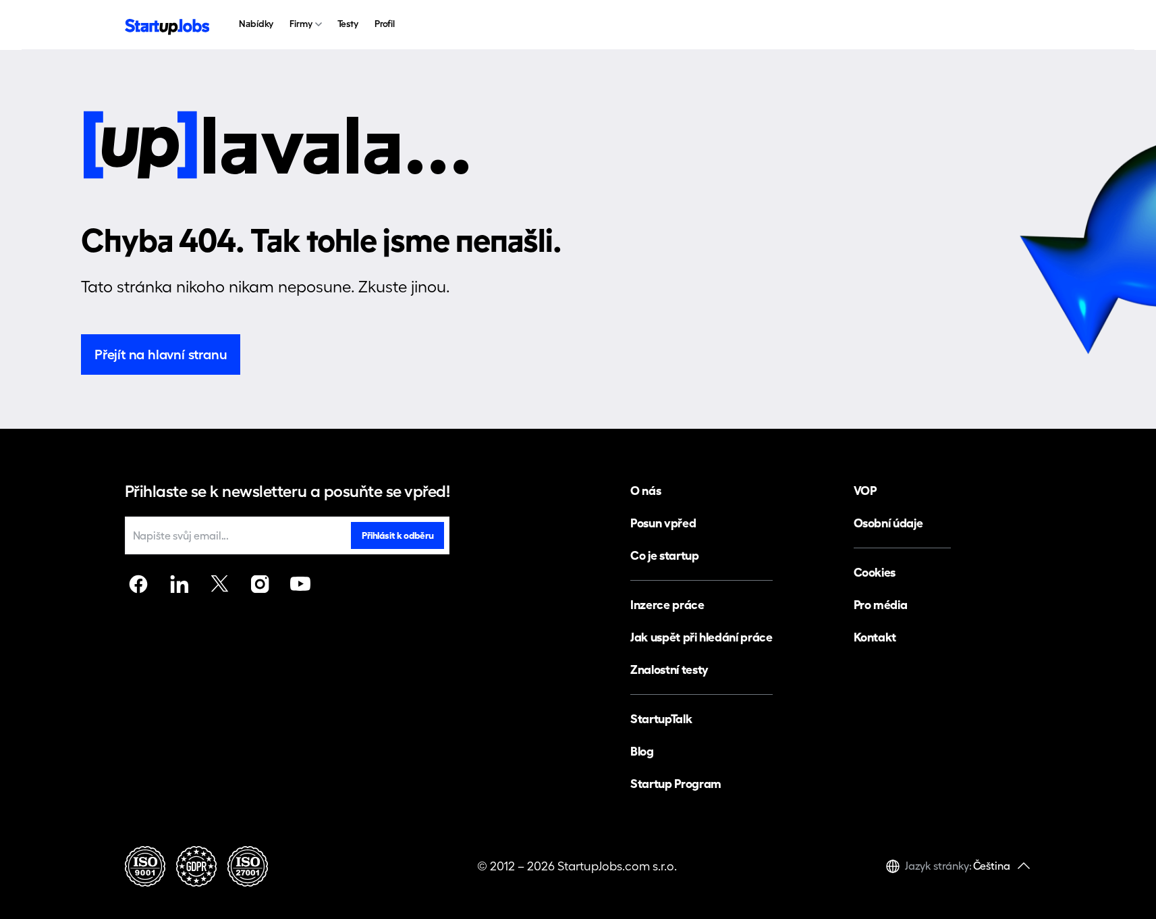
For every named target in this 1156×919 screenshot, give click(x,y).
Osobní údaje (888, 523)
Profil (385, 23)
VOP (865, 490)
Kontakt (875, 637)
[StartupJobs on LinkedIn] (178, 584)
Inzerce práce (667, 605)
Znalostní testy (669, 669)
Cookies (875, 572)
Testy (347, 23)
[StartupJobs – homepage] (167, 25)
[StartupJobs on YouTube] (300, 584)
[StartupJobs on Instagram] (259, 584)
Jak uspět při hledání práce (701, 637)
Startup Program (675, 784)
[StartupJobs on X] (219, 584)
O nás (645, 490)
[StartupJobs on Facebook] (138, 584)
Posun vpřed (663, 523)
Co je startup (664, 555)
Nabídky (256, 23)
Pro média (881, 605)
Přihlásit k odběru (397, 535)
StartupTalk (661, 719)
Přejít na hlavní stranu (160, 354)
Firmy (301, 23)
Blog (642, 751)
